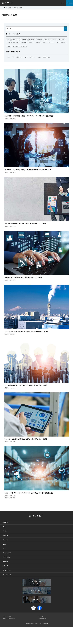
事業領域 (5, 522)
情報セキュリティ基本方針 (8, 618)
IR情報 (4, 566)
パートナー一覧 (7, 575)
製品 (4, 527)
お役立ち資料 (6, 557)
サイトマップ (40, 616)
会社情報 (5, 561)
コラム (4, 548)
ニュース (5, 540)
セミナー (5, 544)
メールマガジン (7, 553)
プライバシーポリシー (7, 616)
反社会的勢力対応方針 (42, 618)
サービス (5, 531)
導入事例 (5, 535)
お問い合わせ (69, 3)
